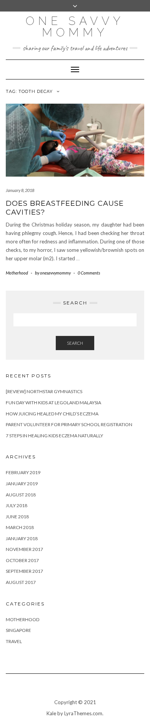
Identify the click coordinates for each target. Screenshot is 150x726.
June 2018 (17, 516)
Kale (51, 713)
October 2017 (22, 560)
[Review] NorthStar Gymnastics (44, 391)
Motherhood (17, 272)
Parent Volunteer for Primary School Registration (69, 424)
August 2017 (21, 582)
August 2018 (21, 495)
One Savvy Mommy (75, 26)
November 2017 (24, 549)
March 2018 (20, 527)
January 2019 (22, 483)
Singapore (18, 630)
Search (75, 343)
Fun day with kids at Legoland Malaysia (53, 402)
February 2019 (23, 472)
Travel (14, 641)
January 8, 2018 (20, 190)
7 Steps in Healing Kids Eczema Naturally (54, 435)
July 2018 (16, 505)
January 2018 (22, 538)
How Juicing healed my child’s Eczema (52, 414)
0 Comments (89, 272)
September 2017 (24, 571)
